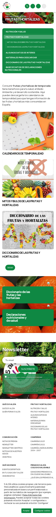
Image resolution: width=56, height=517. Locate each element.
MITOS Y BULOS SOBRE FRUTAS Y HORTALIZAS (26, 42)
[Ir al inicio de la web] (6, 9)
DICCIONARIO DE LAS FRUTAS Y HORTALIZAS (26, 47)
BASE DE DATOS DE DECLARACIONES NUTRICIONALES (23, 68)
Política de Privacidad (34, 377)
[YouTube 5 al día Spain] (38, 6)
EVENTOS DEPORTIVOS (11, 469)
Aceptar (26, 511)
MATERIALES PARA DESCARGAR (21, 57)
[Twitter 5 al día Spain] (27, 6)
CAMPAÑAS (36, 437)
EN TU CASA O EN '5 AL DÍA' (12, 472)
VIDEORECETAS (8, 476)
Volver (10, 267)
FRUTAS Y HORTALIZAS (41, 404)
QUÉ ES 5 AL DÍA (9, 404)
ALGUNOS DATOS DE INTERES (20, 52)
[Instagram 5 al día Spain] (32, 6)
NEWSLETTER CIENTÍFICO (12, 448)
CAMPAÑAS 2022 (38, 444)
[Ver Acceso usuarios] (44, 6)
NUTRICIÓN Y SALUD (16, 31)
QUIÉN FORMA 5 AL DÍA (11, 411)
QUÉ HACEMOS (9, 465)
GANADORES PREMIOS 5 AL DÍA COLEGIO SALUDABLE (41, 473)
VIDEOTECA (6, 457)
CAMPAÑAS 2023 (38, 441)
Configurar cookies (42, 511)
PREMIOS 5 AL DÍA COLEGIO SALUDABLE (40, 466)
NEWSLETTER (7, 444)
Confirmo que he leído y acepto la (24, 377)
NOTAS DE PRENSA (9, 441)
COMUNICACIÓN (9, 437)
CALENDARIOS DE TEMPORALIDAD (23, 153)
